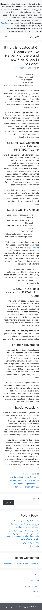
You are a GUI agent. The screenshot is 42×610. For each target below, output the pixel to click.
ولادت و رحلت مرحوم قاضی (28, 542)
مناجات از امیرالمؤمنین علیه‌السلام (25, 521)
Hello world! (9, 563)
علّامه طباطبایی (33, 546)
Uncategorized (29, 474)
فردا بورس (34, 580)
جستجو (36, 498)
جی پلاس (35, 591)
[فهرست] (6, 36)
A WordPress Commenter (28, 563)
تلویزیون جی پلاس (32, 586)
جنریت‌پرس (10, 607)
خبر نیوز (34, 36)
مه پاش (36, 575)
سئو (37, 596)
